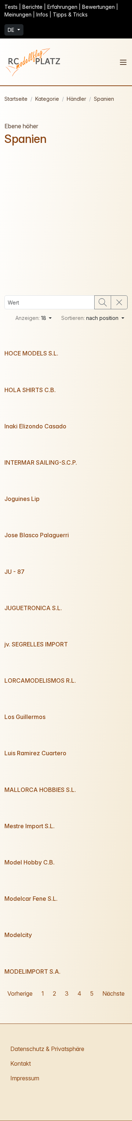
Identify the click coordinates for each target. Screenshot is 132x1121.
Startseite (15, 99)
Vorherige (20, 993)
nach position (90, 318)
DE (12, 30)
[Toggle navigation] (123, 62)
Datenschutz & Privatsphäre (47, 1048)
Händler (76, 99)
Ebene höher (21, 126)
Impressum (24, 1078)
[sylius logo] (33, 62)
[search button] (102, 302)
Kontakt (20, 1063)
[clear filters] (119, 302)
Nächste (113, 993)
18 (31, 318)
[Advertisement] (66, 221)
